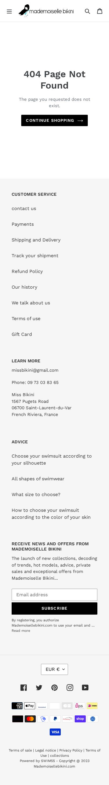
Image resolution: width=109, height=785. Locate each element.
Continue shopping (50, 120)
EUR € (53, 669)
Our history (24, 287)
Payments (23, 224)
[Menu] (9, 10)
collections (59, 756)
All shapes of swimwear (38, 478)
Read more (21, 631)
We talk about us (31, 303)
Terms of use (26, 318)
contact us (24, 208)
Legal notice (45, 750)
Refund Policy (27, 271)
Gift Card (22, 334)
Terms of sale (20, 750)
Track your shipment (35, 255)
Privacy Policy (70, 750)
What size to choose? (36, 494)
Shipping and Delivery (36, 240)
